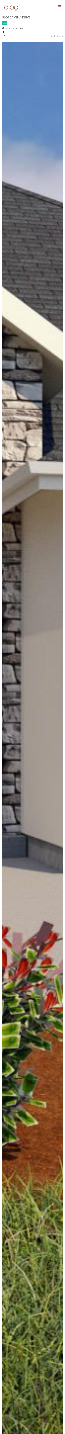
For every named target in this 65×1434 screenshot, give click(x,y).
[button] (59, 6)
